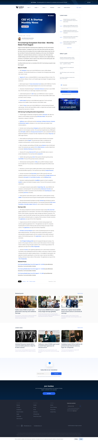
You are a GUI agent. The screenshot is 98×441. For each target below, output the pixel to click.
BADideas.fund (47, 177)
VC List (34, 407)
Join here (88, 2)
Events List (35, 411)
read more (69, 94)
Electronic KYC (32, 152)
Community (19, 416)
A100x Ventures (41, 147)
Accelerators (19, 409)
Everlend (42, 200)
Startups (18, 405)
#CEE (27, 281)
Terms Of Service (53, 407)
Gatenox (44, 145)
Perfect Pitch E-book (37, 416)
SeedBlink (37, 180)
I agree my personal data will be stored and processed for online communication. (73, 409)
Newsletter (52, 7)
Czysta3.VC (40, 153)
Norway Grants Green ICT (37, 131)
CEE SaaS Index (36, 414)
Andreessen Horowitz (46, 188)
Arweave (53, 121)
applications (23, 219)
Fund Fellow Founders (35, 177)
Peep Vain (51, 133)
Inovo (25, 105)
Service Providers (20, 411)
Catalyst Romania (49, 170)
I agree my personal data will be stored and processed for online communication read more (70, 94)
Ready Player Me (41, 187)
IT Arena (26, 249)
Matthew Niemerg (28, 149)
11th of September (22, 258)
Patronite (45, 114)
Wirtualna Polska (41, 116)
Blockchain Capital (24, 123)
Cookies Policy (53, 411)
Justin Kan (25, 192)
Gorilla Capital (23, 100)
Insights (36, 7)
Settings (76, 439)
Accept (81, 439)
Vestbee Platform (67, 7)
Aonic (34, 157)
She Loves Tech (51, 209)
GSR (51, 202)
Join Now (49, 393)
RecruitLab (33, 173)
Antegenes (36, 128)
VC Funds (18, 407)
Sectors (44, 7)
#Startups (24, 281)
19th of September (35, 246)
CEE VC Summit (19, 418)
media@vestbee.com (38, 425)
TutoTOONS (21, 158)
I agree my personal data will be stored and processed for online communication (49, 376)
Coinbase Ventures (46, 121)
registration (38, 236)
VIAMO (20, 197)
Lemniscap (38, 121)
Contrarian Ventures (39, 88)
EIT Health (23, 131)
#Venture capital (32, 281)
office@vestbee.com (27, 425)
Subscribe (56, 373)
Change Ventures (50, 175)
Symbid (20, 182)
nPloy (36, 161)
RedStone (22, 121)
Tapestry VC (22, 77)
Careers (51, 405)
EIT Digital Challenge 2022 (27, 241)
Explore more (69, 47)
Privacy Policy (52, 409)
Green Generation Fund (35, 84)
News (29, 7)
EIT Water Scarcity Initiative (26, 230)
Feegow (29, 140)
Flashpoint (24, 70)
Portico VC (35, 204)
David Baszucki (48, 190)
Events (59, 7)
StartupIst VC (27, 177)
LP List (34, 409)
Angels (18, 414)
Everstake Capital (28, 204)
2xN (32, 93)
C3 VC (35, 147)
